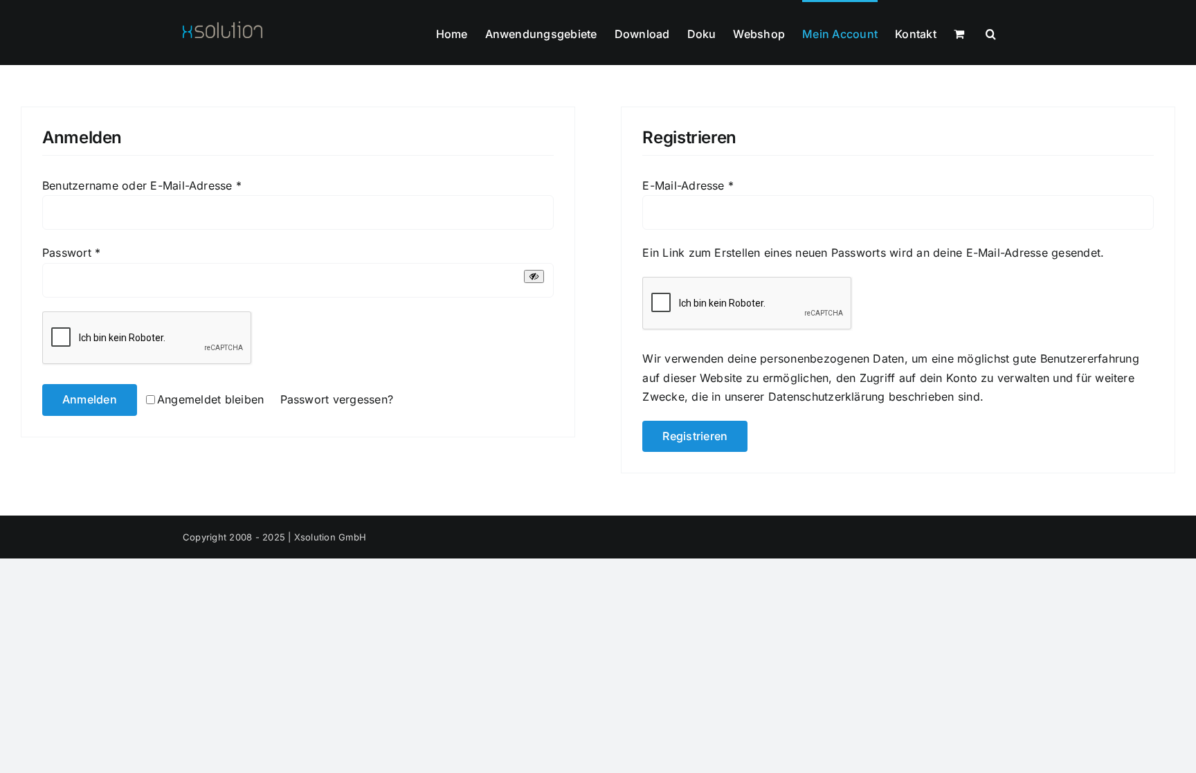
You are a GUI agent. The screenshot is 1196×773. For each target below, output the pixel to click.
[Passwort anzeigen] (534, 276)
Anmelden (89, 399)
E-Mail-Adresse (688, 185)
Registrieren (694, 436)
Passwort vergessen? (337, 399)
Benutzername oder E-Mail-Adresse (142, 185)
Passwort (71, 253)
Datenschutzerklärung (826, 396)
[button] (991, 32)
